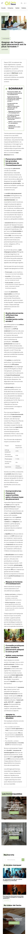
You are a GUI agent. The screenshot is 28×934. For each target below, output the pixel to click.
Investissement (6, 38)
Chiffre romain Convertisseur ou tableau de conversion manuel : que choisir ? (14, 805)
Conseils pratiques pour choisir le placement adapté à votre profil (14, 117)
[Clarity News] (10, 3)
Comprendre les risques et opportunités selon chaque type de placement (13, 106)
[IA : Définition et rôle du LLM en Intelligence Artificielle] (14, 873)
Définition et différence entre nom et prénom (14, 919)
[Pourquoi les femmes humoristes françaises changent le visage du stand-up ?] (14, 890)
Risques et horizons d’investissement (14, 112)
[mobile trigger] (2, 3)
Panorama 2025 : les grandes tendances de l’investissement (14, 93)
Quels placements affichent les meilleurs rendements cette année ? (14, 99)
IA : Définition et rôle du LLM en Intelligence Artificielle (12, 880)
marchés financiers (9, 200)
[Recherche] (22, 3)
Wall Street (15, 73)
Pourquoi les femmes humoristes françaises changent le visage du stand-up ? (13, 897)
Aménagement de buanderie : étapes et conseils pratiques (14, 831)
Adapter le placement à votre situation (14, 127)
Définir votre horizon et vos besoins (15, 122)
